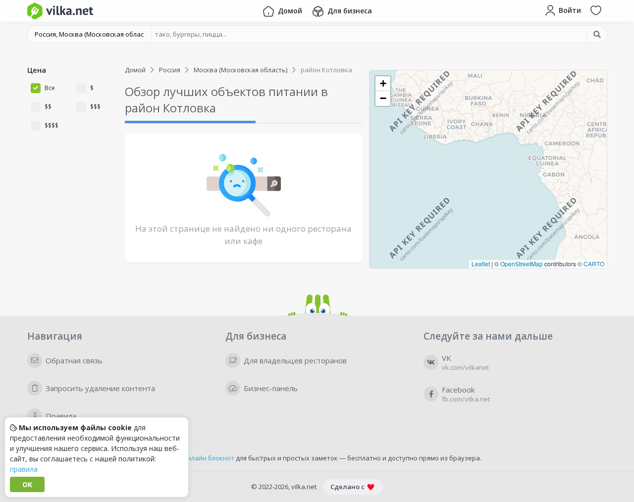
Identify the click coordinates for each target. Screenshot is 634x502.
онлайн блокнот (208, 457)
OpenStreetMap (521, 263)
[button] (382, 83)
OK (27, 484)
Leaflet (481, 263)
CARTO (593, 263)
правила (24, 469)
